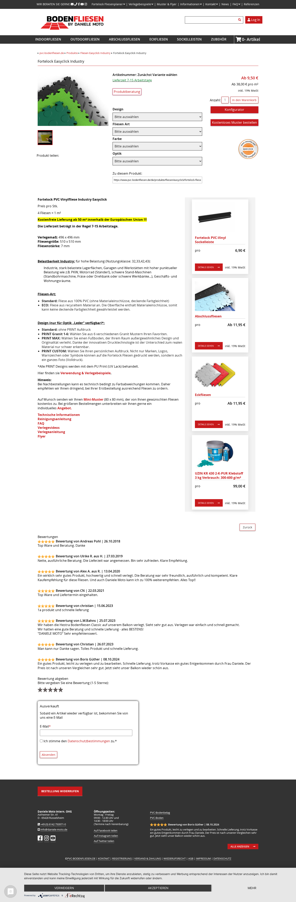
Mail (88, 155)
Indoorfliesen (48, 39)
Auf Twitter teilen (104, 841)
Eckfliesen (158, 39)
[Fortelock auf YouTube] (82, 4)
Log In (255, 20)
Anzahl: (215, 100)
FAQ (41, 423)
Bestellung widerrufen (60, 791)
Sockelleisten (189, 39)
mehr (252, 888)
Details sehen (206, 267)
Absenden (48, 755)
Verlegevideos (49, 427)
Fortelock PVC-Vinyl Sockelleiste (210, 239)
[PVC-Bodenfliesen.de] (72, 33)
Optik (121, 153)
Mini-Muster (93, 399)
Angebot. (64, 408)
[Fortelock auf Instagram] (86, 4)
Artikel (243, 39)
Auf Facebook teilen (105, 830)
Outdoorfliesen (85, 39)
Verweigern (64, 888)
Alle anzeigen (240, 846)
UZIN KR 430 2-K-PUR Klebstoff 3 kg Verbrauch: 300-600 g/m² (219, 475)
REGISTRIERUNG (122, 858)
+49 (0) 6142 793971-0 (53, 824)
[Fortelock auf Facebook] (79, 4)
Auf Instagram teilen (106, 836)
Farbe (121, 139)
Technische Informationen (59, 415)
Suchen (240, 20)
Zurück (247, 527)
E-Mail (45, 726)
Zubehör (218, 39)
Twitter (78, 155)
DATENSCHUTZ (222, 858)
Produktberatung (127, 91)
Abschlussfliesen (124, 39)
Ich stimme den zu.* (80, 741)
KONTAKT (104, 858)
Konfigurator (234, 109)
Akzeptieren (158, 888)
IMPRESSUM (203, 858)
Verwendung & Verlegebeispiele (85, 373)
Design (121, 109)
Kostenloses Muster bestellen (234, 122)
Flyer (42, 436)
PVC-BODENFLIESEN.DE (81, 858)
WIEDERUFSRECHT (175, 858)
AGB (190, 858)
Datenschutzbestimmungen (89, 741)
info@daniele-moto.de (53, 829)
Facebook (68, 155)
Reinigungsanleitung (54, 419)
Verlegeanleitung (51, 432)
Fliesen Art (121, 124)
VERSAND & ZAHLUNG (147, 858)
